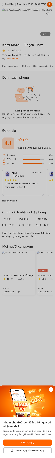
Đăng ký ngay (27, 442)
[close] (51, 389)
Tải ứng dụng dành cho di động (29, 450)
